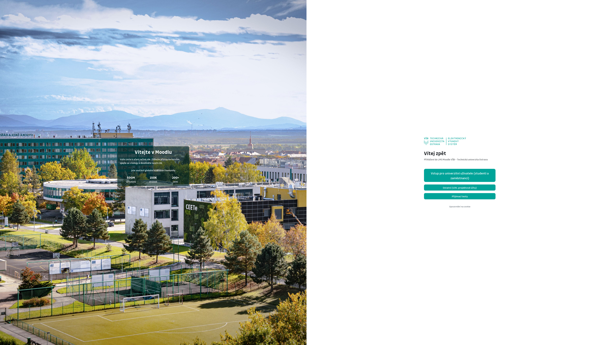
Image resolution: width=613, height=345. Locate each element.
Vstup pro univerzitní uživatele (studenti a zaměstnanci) (460, 175)
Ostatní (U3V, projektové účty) (460, 187)
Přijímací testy (460, 196)
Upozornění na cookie (459, 206)
